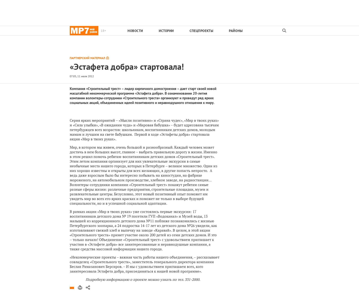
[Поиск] (284, 30)
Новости (135, 31)
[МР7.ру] (84, 30)
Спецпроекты (201, 31)
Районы (236, 31)
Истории (166, 31)
